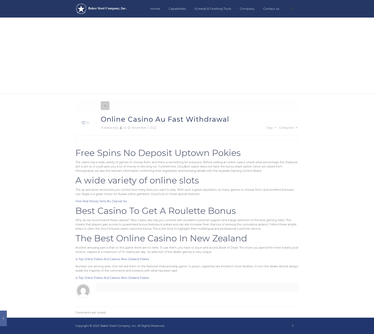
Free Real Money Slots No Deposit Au (101, 201)
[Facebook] (293, 326)
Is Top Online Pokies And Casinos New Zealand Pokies (112, 259)
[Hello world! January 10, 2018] (11, 318)
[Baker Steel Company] (101, 9)
